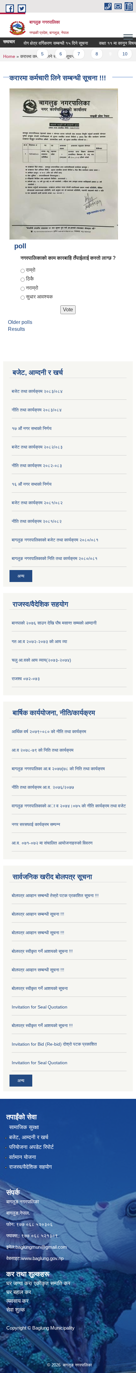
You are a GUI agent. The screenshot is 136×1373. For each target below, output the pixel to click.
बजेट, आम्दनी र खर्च (28, 1137)
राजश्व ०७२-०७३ (26, 678)
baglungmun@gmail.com (41, 1247)
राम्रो (30, 270)
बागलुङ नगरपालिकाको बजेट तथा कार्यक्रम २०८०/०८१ (55, 539)
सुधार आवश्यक (39, 296)
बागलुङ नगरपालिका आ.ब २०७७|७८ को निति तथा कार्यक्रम (58, 768)
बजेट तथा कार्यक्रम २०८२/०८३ (37, 446)
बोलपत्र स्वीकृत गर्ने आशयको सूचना (40, 988)
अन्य (20, 576)
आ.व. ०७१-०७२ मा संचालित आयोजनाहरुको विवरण (52, 842)
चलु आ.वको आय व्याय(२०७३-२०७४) (41, 660)
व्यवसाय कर (17, 1301)
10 (117, 53)
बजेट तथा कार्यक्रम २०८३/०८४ (37, 391)
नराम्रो (32, 288)
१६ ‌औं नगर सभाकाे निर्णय (32, 484)
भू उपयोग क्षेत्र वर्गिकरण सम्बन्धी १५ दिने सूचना (43, 43)
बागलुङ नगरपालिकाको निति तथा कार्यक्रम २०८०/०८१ (54, 558)
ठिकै (30, 278)
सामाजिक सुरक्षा (24, 1127)
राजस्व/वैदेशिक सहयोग (30, 1167)
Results (16, 329)
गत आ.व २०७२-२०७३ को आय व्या (39, 641)
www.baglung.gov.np (42, 1258)
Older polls (20, 322)
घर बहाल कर (18, 1292)
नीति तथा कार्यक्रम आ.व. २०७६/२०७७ (43, 787)
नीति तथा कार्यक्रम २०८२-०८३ (37, 465)
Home (9, 56)
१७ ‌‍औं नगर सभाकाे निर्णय (32, 428)
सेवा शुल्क (15, 1310)
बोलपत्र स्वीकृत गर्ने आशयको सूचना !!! (42, 951)
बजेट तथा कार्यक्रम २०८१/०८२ (37, 502)
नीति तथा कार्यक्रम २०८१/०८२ (37, 521)
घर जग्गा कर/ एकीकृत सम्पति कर (38, 1283)
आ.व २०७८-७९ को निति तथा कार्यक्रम (42, 750)
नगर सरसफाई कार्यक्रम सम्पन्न (36, 824)
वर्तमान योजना (22, 1157)
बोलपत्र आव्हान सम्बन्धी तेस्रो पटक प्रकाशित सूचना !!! (55, 895)
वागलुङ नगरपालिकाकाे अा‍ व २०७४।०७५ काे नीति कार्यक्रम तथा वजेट (69, 805)
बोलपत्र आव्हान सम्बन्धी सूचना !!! (38, 914)
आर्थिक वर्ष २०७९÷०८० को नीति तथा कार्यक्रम (49, 731)
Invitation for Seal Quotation (39, 1006)
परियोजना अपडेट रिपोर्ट (31, 1147)
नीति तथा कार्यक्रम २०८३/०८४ (37, 409)
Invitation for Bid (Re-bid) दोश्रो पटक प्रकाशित (54, 1044)
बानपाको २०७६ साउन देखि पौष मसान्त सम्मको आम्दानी (54, 622)
